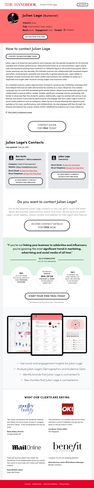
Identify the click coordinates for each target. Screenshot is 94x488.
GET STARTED (82, 4)
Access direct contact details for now (25, 181)
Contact (28, 484)
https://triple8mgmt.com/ (26, 167)
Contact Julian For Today (23, 56)
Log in (55, 4)
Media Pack (37, 484)
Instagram (70, 30)
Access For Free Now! (28, 170)
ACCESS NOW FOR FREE (35, 37)
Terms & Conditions (50, 484)
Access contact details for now (47, 225)
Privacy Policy (64, 484)
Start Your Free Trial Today (47, 295)
